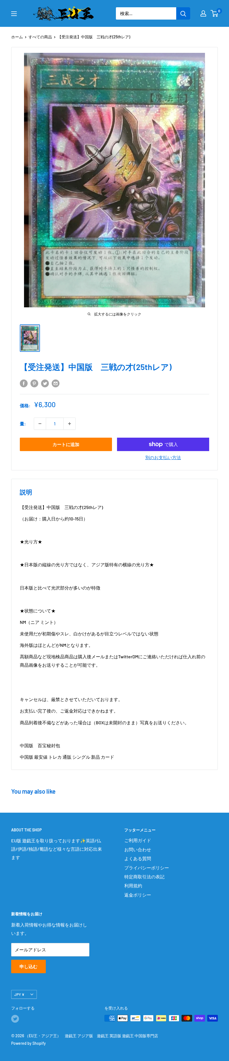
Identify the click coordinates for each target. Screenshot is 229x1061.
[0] (214, 13)
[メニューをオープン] (14, 13)
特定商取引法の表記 (144, 876)
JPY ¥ (19, 994)
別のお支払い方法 (163, 457)
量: (23, 423)
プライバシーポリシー (146, 867)
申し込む (28, 966)
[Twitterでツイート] (45, 383)
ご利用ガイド (137, 840)
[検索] (183, 13)
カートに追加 (66, 444)
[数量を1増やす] (69, 424)
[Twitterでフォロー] (15, 1019)
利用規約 (133, 885)
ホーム (17, 36)
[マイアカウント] (203, 13)
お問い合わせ (137, 849)
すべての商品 (40, 36)
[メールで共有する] (55, 383)
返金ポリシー (137, 894)
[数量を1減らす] (40, 424)
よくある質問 (137, 858)
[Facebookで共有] (24, 383)
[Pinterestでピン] (34, 383)
